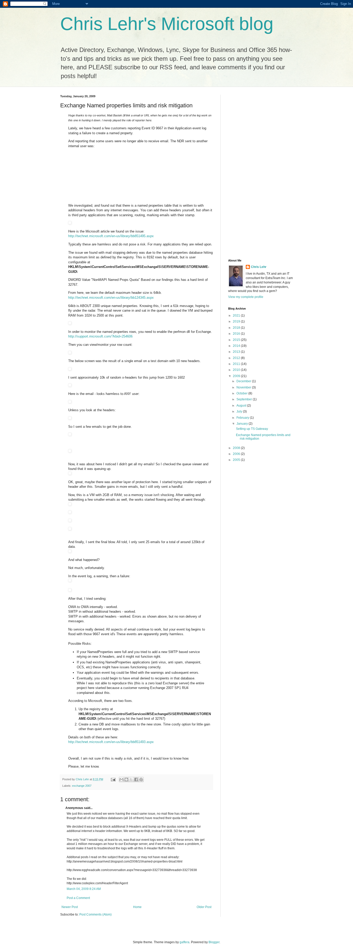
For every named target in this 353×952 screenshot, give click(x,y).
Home (137, 907)
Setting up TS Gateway (252, 429)
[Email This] (121, 779)
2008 (237, 448)
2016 (237, 333)
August (241, 405)
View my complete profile (245, 297)
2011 (237, 364)
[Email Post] (113, 779)
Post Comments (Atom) (95, 914)
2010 (237, 370)
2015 (237, 340)
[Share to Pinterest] (141, 779)
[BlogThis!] (126, 779)
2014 (237, 346)
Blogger (214, 942)
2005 (237, 460)
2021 (237, 315)
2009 (237, 376)
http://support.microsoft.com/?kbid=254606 (100, 336)
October (242, 393)
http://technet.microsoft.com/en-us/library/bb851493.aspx (111, 742)
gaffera (184, 942)
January (242, 423)
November (244, 387)
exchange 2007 (81, 785)
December (244, 381)
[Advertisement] (249, 172)
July (239, 411)
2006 (237, 454)
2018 (237, 327)
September (244, 399)
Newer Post (70, 907)
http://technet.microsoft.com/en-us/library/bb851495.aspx (111, 236)
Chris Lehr (258, 267)
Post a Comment (78, 898)
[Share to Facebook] (136, 779)
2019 (237, 321)
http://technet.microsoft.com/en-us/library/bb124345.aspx (111, 297)
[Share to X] (131, 779)
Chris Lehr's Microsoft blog (166, 24)
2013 (237, 352)
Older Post (204, 907)
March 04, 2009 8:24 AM (84, 889)
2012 (237, 358)
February (243, 417)
